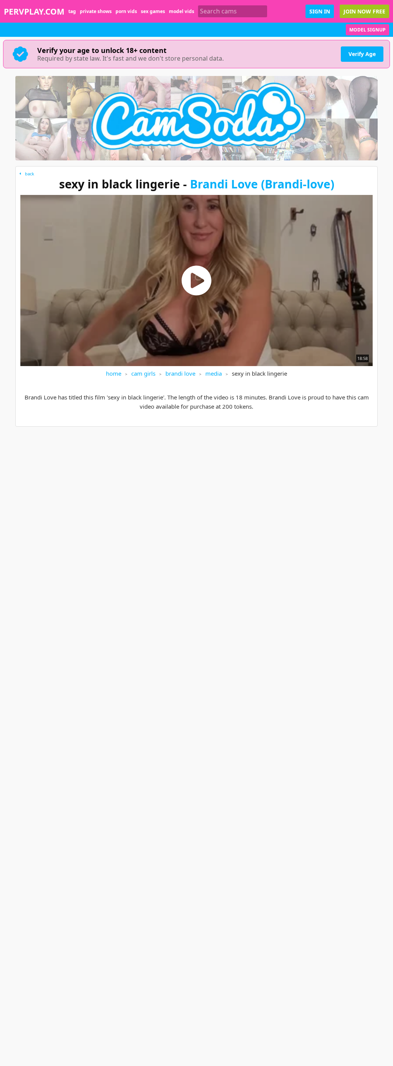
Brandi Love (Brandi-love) (262, 184)
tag (72, 11)
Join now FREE (364, 11)
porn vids (126, 11)
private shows (96, 11)
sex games (153, 11)
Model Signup (367, 29)
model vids (181, 11)
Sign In (319, 11)
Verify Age (362, 54)
